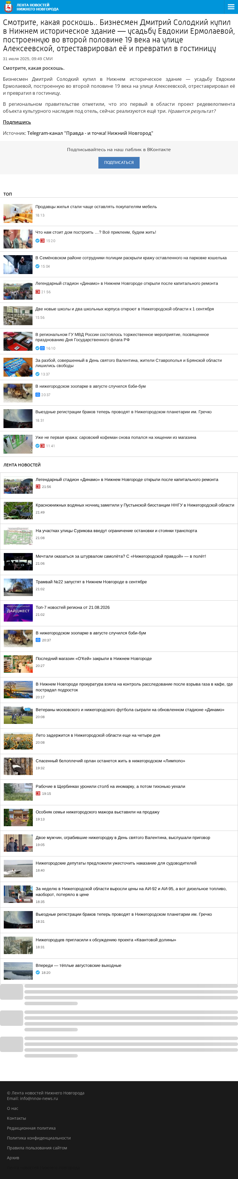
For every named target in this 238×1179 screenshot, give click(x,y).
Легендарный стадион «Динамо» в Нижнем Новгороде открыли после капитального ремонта (126, 283)
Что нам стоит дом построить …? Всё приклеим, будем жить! (95, 232)
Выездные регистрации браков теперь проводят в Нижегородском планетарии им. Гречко (123, 411)
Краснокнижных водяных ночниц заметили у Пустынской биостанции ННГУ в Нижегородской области (135, 505)
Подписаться (119, 162)
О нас (12, 1108)
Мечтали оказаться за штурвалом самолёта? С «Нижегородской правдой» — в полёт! (121, 556)
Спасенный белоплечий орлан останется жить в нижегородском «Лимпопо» (110, 760)
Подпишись (17, 122)
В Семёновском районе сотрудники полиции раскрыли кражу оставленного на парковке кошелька (131, 257)
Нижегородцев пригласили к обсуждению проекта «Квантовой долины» (106, 940)
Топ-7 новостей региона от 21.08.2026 (73, 607)
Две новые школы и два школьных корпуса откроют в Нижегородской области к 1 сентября (124, 309)
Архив (13, 1157)
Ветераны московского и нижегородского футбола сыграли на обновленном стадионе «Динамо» (130, 709)
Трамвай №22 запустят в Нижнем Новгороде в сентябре (91, 581)
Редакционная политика (31, 1128)
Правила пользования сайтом (37, 1148)
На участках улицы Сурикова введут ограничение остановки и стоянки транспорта (116, 530)
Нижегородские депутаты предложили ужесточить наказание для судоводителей (116, 863)
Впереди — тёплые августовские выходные (78, 965)
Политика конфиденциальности (39, 1138)
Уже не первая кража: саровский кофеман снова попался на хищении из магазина (115, 437)
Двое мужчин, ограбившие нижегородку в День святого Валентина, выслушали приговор (123, 837)
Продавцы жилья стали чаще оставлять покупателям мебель (96, 206)
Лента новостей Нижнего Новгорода (43, 1167)
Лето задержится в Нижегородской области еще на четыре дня (98, 735)
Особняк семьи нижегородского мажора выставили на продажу (97, 812)
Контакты (16, 1118)
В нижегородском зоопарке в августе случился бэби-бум (90, 386)
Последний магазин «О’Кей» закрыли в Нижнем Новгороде (94, 658)
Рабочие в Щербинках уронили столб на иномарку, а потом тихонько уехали (110, 786)
